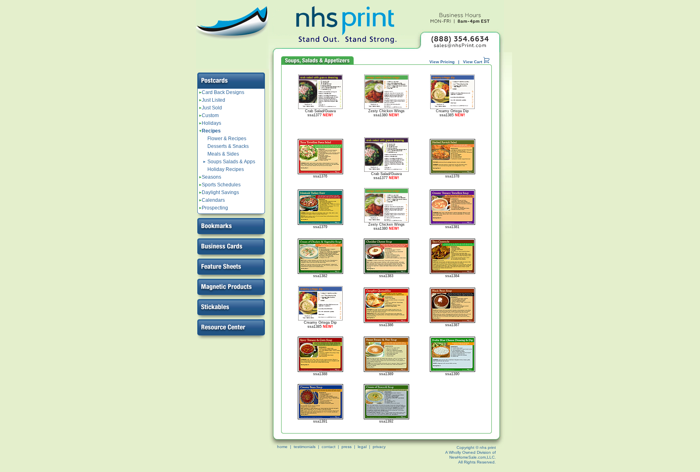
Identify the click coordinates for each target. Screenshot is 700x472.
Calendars (212, 200)
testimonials (305, 446)
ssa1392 (386, 421)
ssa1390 (452, 374)
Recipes (210, 131)
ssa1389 (386, 374)
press (346, 446)
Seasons (210, 177)
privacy (379, 446)
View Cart (473, 62)
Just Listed (212, 100)
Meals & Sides (223, 154)
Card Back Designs (221, 92)
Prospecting (213, 208)
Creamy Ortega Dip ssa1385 (452, 113)
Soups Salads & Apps (231, 161)
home (282, 446)
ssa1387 (452, 325)
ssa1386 (386, 325)
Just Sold (210, 108)
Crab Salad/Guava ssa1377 (320, 113)
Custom (209, 115)
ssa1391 (320, 421)
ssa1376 (320, 176)
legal (362, 446)
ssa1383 (386, 276)
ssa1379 (320, 227)
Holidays (210, 123)
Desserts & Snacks (228, 146)
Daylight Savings (219, 192)
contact (328, 446)
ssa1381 (452, 227)
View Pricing (442, 62)
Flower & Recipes (226, 138)
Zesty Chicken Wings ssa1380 (386, 113)
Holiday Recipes (225, 169)
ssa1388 (320, 374)
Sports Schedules (220, 185)
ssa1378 (452, 176)
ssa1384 (452, 276)
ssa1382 (320, 276)
